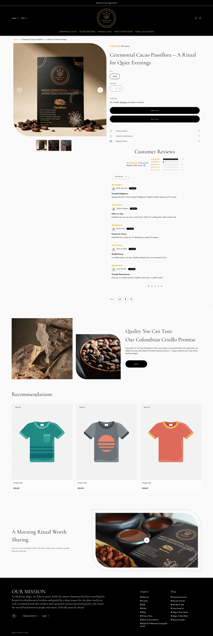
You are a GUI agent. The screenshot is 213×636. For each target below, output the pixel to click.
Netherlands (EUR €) (29, 616)
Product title (17, 483)
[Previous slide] (19, 90)
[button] (115, 46)
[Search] (196, 18)
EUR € (23, 18)
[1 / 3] (41, 145)
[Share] (119, 299)
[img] (117, 185)
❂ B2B (142, 604)
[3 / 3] (66, 145)
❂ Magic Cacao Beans (179, 612)
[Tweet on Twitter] (131, 299)
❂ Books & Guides (178, 619)
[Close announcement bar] (200, 3)
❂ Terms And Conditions (149, 619)
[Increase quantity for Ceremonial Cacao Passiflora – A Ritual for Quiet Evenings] (120, 88)
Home (15, 39)
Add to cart (155, 110)
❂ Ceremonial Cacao (179, 597)
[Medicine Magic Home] (106, 18)
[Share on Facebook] (125, 299)
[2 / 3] (53, 145)
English (14, 18)
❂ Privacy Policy (146, 616)
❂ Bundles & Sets (177, 604)
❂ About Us (144, 597)
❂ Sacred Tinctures (178, 601)
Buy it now (155, 119)
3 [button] (155, 286)
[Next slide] (100, 90)
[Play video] (146, 540)
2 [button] (151, 286)
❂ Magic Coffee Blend (179, 616)
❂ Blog (143, 612)
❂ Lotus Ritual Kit (177, 608)
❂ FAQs (143, 608)
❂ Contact (144, 601)
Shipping (123, 102)
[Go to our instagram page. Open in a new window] (14, 616)
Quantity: (113, 83)
